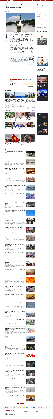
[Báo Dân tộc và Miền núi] (6, 407)
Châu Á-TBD (10, 2)
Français (36, 0)
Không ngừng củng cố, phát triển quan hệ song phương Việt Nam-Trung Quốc (15, 354)
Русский (42, 0)
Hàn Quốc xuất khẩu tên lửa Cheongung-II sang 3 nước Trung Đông (18, 58)
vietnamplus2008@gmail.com (24, 414)
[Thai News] (19, 407)
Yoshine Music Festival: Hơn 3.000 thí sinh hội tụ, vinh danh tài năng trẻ (41, 85)
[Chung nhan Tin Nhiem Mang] (44, 411)
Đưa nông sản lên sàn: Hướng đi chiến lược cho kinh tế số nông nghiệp (40, 131)
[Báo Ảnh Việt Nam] (43, 407)
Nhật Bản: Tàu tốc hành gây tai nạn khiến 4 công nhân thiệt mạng (14, 379)
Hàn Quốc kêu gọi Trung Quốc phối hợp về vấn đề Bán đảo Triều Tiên (14, 295)
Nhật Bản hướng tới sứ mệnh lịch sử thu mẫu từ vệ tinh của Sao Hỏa (15, 270)
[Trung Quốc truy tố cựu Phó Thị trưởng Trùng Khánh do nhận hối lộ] (30, 238)
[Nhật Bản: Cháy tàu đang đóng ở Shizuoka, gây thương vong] (30, 280)
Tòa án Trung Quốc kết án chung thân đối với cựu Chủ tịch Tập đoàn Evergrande (14, 396)
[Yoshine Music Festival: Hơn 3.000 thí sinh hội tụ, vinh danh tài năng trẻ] (42, 80)
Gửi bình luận (30, 86)
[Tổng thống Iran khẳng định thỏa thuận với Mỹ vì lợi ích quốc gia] (45, 124)
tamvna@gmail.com (35, 412)
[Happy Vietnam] (22, 407)
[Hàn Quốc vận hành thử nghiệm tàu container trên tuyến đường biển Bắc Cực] (30, 339)
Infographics (40, 57)
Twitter (6, 37)
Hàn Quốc (30, 79)
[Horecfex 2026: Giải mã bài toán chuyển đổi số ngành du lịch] (42, 92)
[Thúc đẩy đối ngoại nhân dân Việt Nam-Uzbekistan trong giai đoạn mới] (30, 230)
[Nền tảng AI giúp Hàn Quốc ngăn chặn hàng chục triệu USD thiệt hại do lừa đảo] (30, 330)
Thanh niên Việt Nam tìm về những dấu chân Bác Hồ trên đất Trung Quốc (15, 177)
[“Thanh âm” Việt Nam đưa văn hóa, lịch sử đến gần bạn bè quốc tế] (30, 263)
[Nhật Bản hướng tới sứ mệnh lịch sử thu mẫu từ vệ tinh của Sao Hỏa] (30, 272)
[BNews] (10, 407)
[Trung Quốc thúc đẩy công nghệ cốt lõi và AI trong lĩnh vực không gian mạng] (30, 196)
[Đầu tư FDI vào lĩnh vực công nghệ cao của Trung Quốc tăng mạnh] (30, 204)
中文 (40, 0)
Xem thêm (20, 403)
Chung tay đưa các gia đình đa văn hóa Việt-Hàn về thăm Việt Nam (15, 160)
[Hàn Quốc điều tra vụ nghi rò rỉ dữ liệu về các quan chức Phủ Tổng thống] (30, 364)
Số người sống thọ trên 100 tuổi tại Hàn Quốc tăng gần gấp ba (15, 346)
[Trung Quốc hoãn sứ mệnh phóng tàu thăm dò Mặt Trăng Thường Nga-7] (30, 154)
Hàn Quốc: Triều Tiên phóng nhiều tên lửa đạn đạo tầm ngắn (15, 388)
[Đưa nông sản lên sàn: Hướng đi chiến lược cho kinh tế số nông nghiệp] (45, 131)
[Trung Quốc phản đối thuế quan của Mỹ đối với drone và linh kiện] (30, 305)
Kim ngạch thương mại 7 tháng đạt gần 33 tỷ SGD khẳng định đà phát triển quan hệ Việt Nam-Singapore (42, 69)
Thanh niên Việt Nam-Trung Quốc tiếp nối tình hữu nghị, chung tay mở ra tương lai (14, 253)
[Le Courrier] (39, 407)
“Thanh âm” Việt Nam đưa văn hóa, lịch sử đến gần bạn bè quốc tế (15, 262)
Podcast (40, 114)
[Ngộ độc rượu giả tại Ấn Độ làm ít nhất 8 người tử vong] (30, 289)
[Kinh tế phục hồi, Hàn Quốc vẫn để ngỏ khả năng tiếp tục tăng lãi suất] (30, 322)
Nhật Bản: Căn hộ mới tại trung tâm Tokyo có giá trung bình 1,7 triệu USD (15, 312)
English (34, 0)
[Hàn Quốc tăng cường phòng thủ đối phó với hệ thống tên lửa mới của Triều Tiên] (30, 95)
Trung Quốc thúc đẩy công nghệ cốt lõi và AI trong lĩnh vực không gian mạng (15, 194)
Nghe (39, 133)
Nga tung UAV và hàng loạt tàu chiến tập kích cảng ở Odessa (39, 117)
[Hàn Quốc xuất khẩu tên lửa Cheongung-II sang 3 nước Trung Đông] (31, 58)
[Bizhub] (13, 407)
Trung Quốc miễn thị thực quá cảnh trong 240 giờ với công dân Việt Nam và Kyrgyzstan (42, 15)
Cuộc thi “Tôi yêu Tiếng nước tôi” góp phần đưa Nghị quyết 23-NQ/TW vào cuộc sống (14, 169)
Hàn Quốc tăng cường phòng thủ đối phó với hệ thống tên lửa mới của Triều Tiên (30, 101)
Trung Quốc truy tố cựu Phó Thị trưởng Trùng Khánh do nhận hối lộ (15, 236)
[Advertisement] (22, 71)
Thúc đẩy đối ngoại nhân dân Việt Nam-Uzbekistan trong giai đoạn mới (15, 228)
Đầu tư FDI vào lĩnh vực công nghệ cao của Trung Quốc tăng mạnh (15, 203)
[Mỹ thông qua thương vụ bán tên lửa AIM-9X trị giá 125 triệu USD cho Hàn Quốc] (30, 213)
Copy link (6, 40)
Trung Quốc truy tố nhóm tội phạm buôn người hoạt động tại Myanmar (14, 371)
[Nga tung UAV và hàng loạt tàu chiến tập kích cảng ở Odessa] (45, 117)
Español (38, 0)
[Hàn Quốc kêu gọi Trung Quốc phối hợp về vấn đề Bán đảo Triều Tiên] (30, 297)
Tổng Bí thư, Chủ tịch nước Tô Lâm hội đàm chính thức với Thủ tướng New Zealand (42, 28)
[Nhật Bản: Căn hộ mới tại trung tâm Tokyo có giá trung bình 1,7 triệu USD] (30, 314)
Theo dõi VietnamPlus (26, 83)
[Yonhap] (27, 407)
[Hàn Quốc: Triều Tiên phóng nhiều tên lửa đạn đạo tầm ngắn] (30, 389)
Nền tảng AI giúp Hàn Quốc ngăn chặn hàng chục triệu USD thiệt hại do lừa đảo (15, 329)
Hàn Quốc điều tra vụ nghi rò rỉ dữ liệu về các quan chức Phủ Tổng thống (15, 362)
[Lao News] (16, 407)
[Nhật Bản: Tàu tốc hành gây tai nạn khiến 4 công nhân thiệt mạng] (30, 381)
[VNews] (47, 407)
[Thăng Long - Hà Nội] (44, 0)
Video (39, 75)
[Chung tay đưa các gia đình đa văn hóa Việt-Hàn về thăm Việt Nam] (30, 162)
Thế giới (6, 2)
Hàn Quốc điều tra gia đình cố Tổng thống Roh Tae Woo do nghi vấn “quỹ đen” (15, 219)
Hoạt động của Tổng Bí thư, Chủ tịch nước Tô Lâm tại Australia (42, 19)
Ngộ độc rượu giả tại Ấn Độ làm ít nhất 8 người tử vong (15, 286)
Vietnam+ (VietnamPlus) (11, 0)
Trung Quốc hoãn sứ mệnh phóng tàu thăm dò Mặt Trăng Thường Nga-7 (14, 152)
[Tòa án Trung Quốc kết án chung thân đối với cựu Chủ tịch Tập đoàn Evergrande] (30, 398)
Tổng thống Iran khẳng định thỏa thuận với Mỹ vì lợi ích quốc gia (39, 124)
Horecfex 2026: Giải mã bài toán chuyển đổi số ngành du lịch (42, 98)
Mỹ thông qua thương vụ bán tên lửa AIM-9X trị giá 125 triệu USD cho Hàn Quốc (15, 211)
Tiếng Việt (31, 0)
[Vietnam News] (33, 407)
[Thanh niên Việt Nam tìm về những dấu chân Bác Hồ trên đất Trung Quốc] (30, 179)
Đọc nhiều (40, 13)
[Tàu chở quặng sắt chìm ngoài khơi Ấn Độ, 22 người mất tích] (30, 187)
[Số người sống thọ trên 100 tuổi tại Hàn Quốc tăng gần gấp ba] (30, 347)
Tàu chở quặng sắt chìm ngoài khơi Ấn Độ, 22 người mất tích (15, 186)
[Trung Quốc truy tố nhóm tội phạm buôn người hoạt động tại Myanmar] (30, 373)
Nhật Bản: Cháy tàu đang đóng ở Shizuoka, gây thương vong (14, 278)
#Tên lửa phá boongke (19, 79)
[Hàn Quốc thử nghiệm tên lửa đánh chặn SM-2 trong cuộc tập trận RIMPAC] (20, 95)
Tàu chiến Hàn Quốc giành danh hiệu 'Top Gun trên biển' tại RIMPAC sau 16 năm (42, 32)
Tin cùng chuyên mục (10, 149)
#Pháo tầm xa (25, 79)
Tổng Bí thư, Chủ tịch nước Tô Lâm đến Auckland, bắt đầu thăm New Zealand (42, 24)
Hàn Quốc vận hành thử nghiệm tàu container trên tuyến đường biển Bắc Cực (15, 337)
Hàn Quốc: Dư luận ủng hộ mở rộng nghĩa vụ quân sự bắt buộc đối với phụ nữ (15, 245)
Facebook (6, 35)
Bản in (6, 39)
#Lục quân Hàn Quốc (12, 79)
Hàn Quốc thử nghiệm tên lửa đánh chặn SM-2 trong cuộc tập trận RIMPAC (19, 100)
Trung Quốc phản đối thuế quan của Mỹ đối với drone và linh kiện (15, 303)
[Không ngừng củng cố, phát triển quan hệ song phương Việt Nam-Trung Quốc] (30, 356)
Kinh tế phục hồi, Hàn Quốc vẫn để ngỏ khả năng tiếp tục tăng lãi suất (15, 320)
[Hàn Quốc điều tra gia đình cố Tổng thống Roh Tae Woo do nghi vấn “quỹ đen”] (30, 221)
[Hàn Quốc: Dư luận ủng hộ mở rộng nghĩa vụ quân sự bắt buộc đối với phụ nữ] (30, 247)
